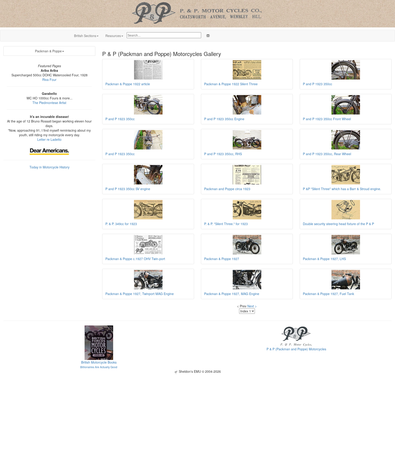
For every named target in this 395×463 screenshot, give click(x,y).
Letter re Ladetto (49, 139)
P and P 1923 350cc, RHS (223, 154)
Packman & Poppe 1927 (221, 258)
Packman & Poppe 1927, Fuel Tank (328, 293)
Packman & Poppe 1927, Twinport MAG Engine (139, 293)
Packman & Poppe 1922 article (127, 84)
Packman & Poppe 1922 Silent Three (231, 84)
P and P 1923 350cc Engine (224, 119)
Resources (113, 35)
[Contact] (207, 35)
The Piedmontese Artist (49, 102)
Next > (252, 306)
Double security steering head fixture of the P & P (338, 223)
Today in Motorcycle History (49, 167)
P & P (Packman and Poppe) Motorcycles (296, 349)
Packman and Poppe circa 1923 (227, 188)
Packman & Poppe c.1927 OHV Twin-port (135, 258)
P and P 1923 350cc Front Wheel (327, 119)
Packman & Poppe (48, 51)
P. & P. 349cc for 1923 (121, 223)
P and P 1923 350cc (317, 84)
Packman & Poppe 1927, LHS (324, 258)
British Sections (85, 35)
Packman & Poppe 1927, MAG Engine (231, 293)
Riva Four (49, 79)
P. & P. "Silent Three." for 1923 (226, 223)
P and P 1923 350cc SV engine (127, 188)
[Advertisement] (197, 406)
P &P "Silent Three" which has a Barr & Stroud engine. (342, 188)
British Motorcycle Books (99, 362)
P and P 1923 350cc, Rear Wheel (327, 154)
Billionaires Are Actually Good (98, 367)
